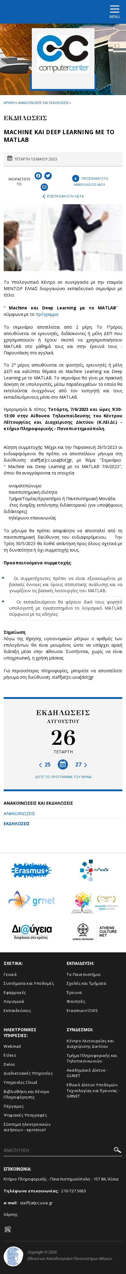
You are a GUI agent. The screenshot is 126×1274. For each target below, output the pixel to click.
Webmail (12, 1046)
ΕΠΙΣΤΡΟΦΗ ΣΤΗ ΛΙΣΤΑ (65, 196)
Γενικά (10, 974)
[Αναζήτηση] (117, 1151)
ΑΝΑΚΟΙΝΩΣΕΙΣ (19, 813)
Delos (9, 1064)
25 (47, 764)
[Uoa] (13, 1256)
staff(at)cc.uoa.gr (36, 1203)
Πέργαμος (14, 1106)
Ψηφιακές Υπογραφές (25, 1115)
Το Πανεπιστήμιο (84, 974)
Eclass (10, 1055)
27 (79, 764)
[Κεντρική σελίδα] (63, 53)
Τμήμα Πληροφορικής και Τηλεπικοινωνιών (92, 1058)
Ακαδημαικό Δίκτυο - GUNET (87, 1073)
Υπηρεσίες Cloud (20, 1082)
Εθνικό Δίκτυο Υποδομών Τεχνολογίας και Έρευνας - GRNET (93, 1090)
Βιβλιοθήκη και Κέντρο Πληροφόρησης (27, 1094)
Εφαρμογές (15, 992)
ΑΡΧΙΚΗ (9, 102)
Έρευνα (74, 992)
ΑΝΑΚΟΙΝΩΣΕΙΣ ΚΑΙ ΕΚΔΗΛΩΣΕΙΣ (43, 102)
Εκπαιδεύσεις (17, 1010)
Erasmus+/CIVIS (82, 1010)
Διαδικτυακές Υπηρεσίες (28, 1073)
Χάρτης (11, 1214)
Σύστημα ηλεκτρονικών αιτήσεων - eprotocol (27, 1127)
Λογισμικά (14, 1001)
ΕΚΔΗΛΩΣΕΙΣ (17, 823)
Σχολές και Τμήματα (86, 983)
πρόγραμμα (47, 314)
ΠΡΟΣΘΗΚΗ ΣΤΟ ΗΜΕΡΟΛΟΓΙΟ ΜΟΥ (91, 180)
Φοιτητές (76, 1001)
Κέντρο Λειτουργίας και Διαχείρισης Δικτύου (90, 1043)
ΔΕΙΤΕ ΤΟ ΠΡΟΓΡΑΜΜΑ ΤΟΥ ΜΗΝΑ (63, 776)
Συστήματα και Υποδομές (29, 983)
